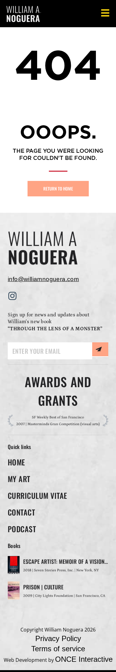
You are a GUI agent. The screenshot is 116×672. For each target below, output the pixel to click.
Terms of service (58, 648)
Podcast (22, 528)
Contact (21, 512)
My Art (19, 478)
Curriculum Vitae (37, 495)
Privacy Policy (58, 638)
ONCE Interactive (84, 659)
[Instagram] (12, 296)
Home (16, 462)
